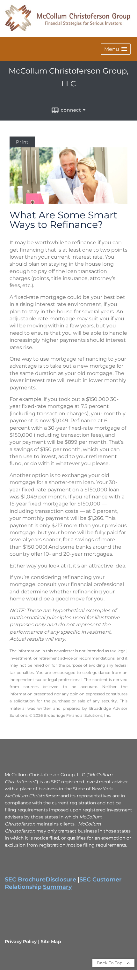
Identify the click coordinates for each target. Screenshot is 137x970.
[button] (116, 49)
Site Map (51, 941)
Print (22, 142)
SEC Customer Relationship (63, 883)
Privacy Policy (21, 941)
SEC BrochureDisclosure (40, 879)
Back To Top (110, 962)
